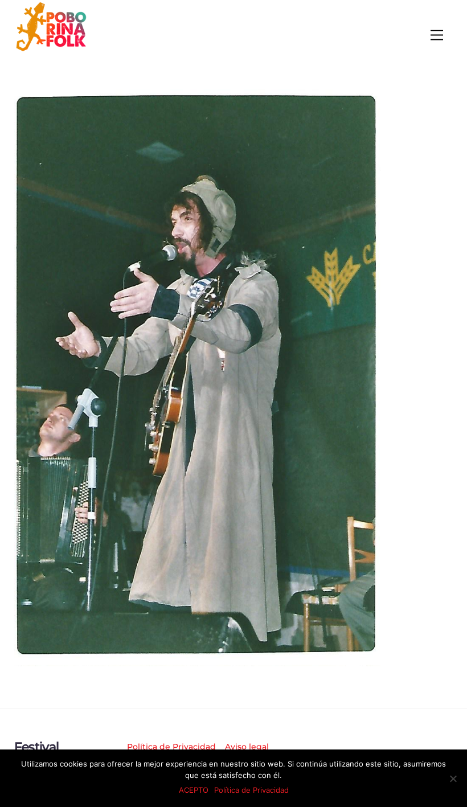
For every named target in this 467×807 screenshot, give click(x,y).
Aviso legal (247, 747)
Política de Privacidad (171, 747)
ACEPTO (193, 789)
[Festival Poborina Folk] (51, 48)
